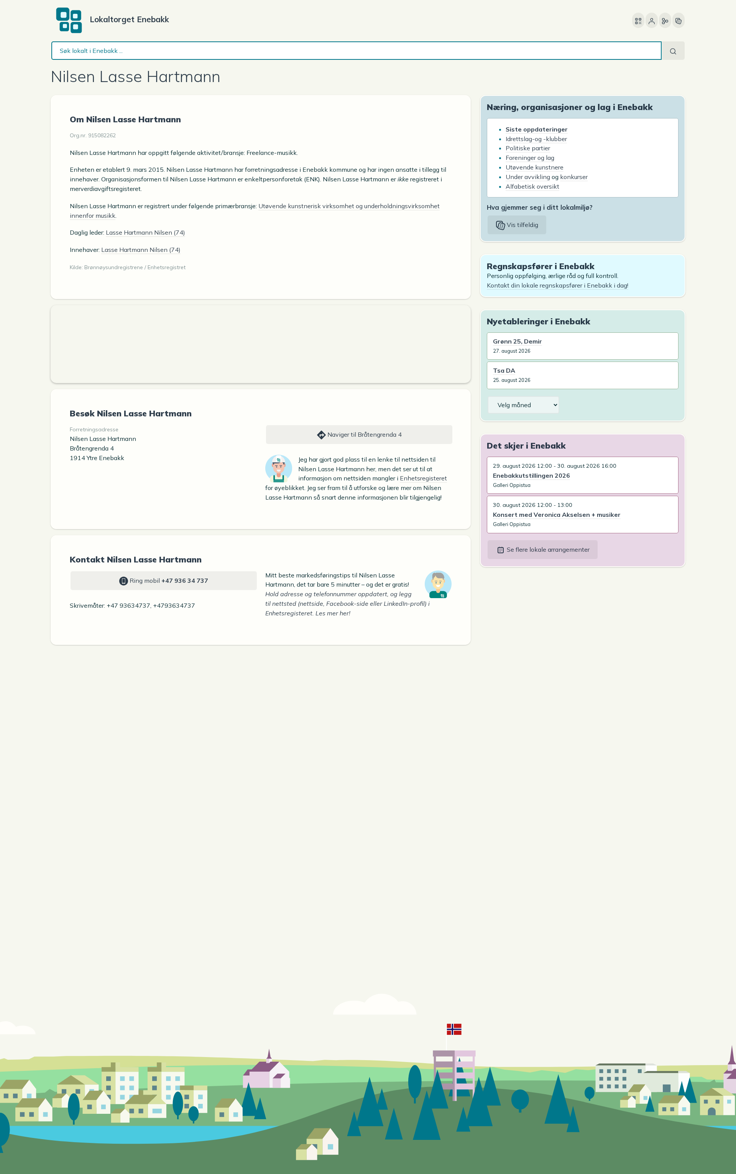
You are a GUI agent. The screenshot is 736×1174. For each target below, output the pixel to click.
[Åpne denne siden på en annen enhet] (638, 20)
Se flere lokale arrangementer (547, 549)
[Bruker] (652, 20)
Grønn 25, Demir (517, 341)
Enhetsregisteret (423, 478)
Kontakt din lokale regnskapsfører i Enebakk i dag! (557, 285)
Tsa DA (504, 370)
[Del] (665, 20)
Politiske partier (528, 148)
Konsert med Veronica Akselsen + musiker (557, 514)
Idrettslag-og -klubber (536, 139)
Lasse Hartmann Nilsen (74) (145, 232)
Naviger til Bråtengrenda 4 (364, 434)
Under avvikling (528, 177)
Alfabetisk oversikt (532, 186)
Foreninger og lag (530, 157)
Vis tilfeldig (521, 225)
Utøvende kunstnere (535, 167)
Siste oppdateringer (537, 129)
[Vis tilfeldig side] (678, 20)
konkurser (574, 177)
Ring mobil (168, 580)
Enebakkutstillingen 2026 (531, 475)
